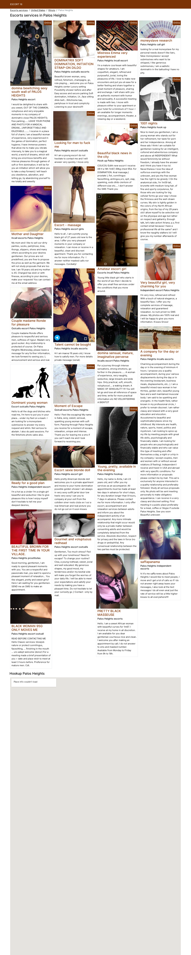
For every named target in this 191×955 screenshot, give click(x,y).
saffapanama (150, 562)
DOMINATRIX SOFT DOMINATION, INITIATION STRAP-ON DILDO (74, 64)
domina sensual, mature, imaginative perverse (115, 355)
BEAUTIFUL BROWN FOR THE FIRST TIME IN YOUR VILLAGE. (30, 550)
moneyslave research (156, 40)
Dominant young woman (29, 402)
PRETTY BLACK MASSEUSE (109, 613)
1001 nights (148, 123)
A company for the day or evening (159, 353)
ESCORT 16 (16, 4)
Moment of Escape (68, 406)
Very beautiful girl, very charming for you (157, 284)
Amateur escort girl (111, 269)
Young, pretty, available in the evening (116, 468)
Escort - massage (67, 225)
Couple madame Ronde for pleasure (28, 322)
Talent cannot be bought (72, 344)
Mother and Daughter (27, 234)
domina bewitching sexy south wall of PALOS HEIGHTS (29, 91)
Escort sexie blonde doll (72, 470)
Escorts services (19, 10)
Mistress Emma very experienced (112, 54)
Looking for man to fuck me (72, 144)
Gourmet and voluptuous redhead (72, 541)
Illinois (51, 10)
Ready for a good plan (27, 483)
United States (38, 10)
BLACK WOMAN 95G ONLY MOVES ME (27, 628)
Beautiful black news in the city (114, 155)
